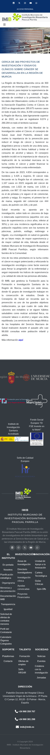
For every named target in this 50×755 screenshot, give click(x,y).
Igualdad (8, 609)
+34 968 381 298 (26, 719)
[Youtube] (30, 3)
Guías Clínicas (39, 582)
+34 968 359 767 (26, 711)
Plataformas (8, 656)
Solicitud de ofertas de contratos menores (6, 619)
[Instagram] (25, 3)
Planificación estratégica (6, 576)
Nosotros (8, 570)
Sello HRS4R (22, 671)
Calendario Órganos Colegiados (6, 640)
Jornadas (41, 677)
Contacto (8, 661)
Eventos (41, 661)
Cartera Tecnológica (41, 574)
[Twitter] (19, 3)
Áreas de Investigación (24, 563)
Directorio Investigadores (25, 571)
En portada (8, 565)
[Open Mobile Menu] (4, 24)
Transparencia (8, 604)
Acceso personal (25, 9)
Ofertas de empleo (23, 663)
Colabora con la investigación (41, 669)
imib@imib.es (26, 727)
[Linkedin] (13, 3)
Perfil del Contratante (6, 630)
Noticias (41, 656)
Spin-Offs (41, 589)
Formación (24, 656)
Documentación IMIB (8, 597)
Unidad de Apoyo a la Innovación (40, 564)
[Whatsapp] (36, 3)
